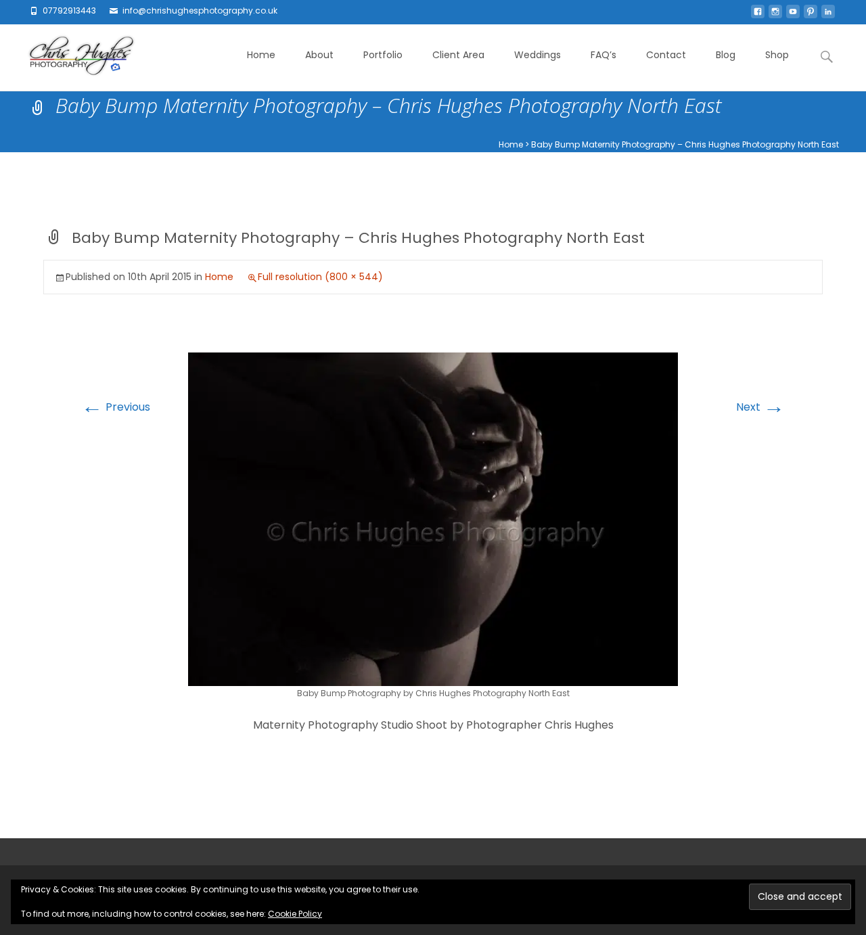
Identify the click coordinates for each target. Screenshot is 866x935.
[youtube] (793, 15)
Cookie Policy (295, 913)
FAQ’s (603, 55)
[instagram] (775, 15)
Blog (725, 55)
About (319, 55)
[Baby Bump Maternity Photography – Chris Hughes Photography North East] (433, 518)
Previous (115, 407)
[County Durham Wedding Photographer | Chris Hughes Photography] (70, 57)
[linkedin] (828, 15)
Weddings (537, 55)
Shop (777, 55)
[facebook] (758, 15)
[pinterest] (810, 15)
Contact (666, 55)
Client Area (458, 55)
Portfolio (383, 55)
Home (261, 55)
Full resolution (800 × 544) (320, 276)
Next (760, 407)
